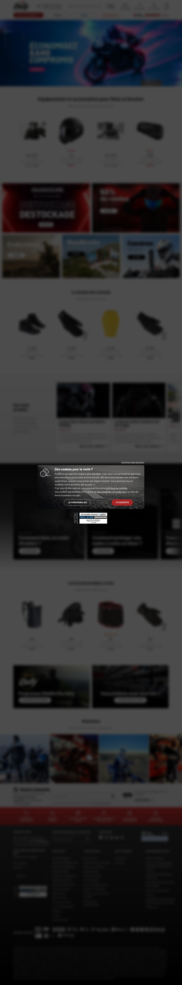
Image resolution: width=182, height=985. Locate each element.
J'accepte (123, 502)
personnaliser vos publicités (112, 491)
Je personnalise (77, 502)
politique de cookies (116, 488)
